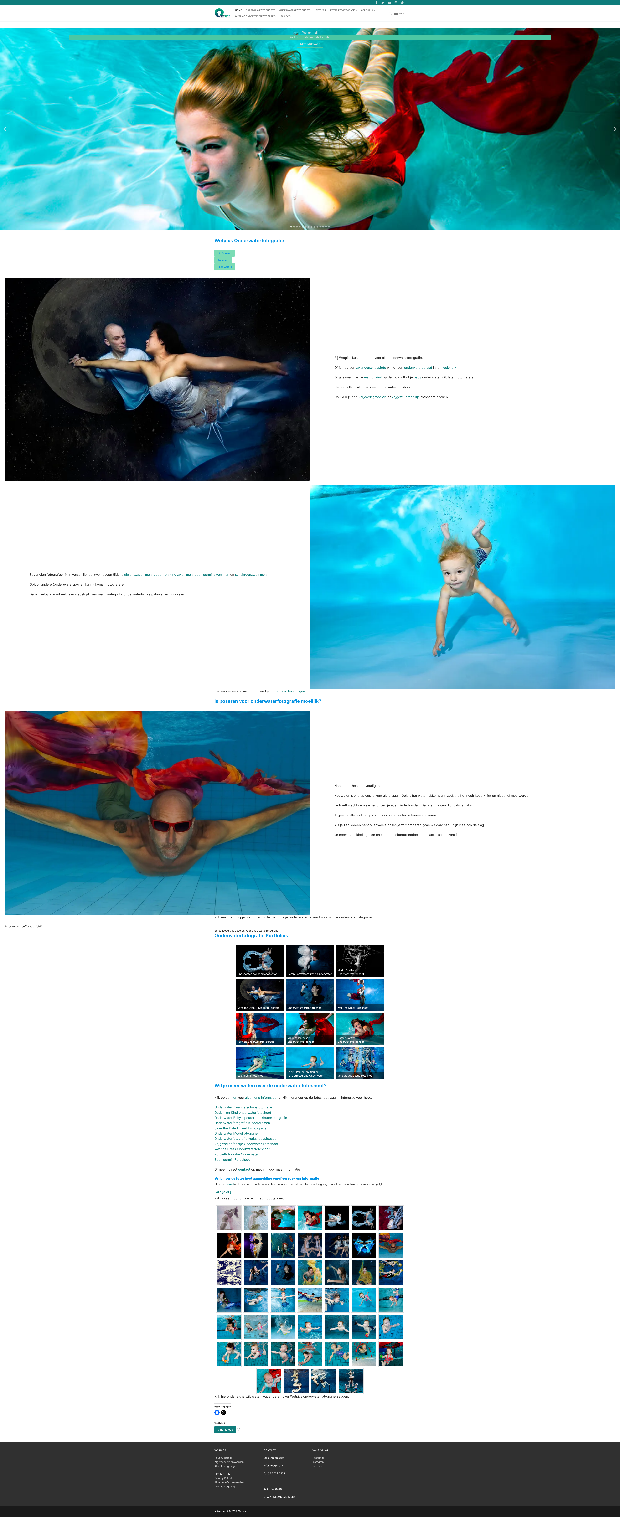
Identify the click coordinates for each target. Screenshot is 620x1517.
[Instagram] (395, 2)
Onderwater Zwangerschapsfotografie (243, 1107)
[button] (5, 129)
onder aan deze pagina (288, 691)
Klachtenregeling (224, 1466)
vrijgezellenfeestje (406, 397)
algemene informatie (260, 1097)
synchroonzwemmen (251, 575)
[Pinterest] (402, 2)
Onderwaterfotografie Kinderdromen (242, 1123)
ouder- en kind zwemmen (173, 575)
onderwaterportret (418, 368)
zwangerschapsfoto (371, 368)
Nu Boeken (224, 253)
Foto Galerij (225, 266)
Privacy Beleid (223, 1457)
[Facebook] (376, 2)
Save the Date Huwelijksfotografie (240, 1128)
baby (418, 377)
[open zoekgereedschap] (390, 13)
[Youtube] (389, 2)
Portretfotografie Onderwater (236, 1154)
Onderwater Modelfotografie (236, 1133)
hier (233, 1097)
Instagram (318, 1462)
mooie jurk (448, 368)
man (368, 377)
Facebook (318, 1457)
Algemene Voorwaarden (229, 1462)
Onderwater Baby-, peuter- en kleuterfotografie (250, 1118)
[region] (310, 129)
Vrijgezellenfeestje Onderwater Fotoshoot (246, 1144)
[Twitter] (382, 2)
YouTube (317, 1466)
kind (379, 377)
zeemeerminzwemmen (212, 575)
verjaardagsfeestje (373, 397)
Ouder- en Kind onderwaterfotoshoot (242, 1113)
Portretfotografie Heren (88, 32)
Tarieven (223, 260)
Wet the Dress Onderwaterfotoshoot (242, 1149)
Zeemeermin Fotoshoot (232, 1159)
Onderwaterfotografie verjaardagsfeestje (245, 1138)
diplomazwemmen (138, 575)
